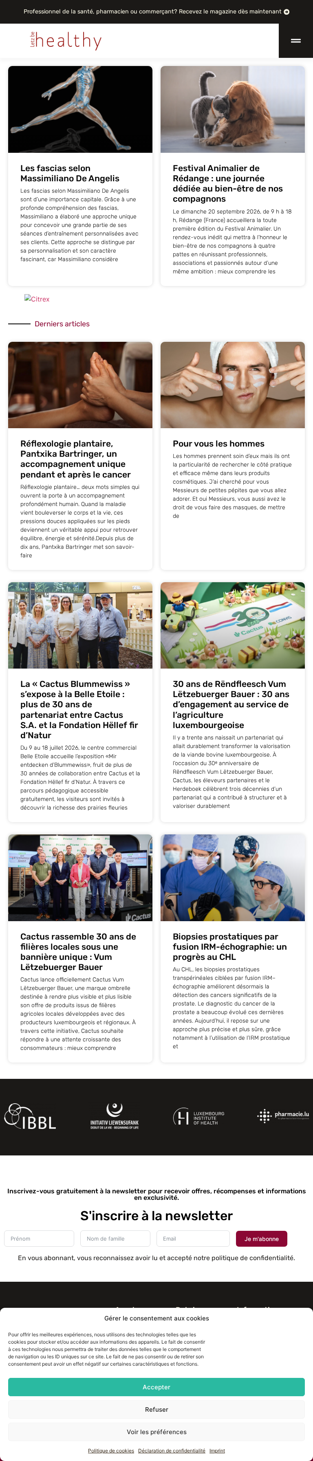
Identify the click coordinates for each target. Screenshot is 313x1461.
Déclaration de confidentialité (171, 1451)
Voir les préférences (157, 1432)
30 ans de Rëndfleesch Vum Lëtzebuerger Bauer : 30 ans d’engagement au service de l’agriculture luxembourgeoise (231, 704)
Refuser (156, 1409)
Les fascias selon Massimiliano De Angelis (69, 173)
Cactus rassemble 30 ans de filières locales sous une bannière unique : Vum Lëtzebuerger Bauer (78, 952)
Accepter (156, 1387)
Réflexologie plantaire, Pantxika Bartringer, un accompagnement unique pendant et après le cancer (75, 459)
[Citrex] (37, 299)
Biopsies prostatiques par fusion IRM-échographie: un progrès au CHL (230, 946)
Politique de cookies (111, 1451)
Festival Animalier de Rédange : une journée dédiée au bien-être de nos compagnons (228, 183)
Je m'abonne (262, 1238)
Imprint (217, 1451)
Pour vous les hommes (219, 443)
